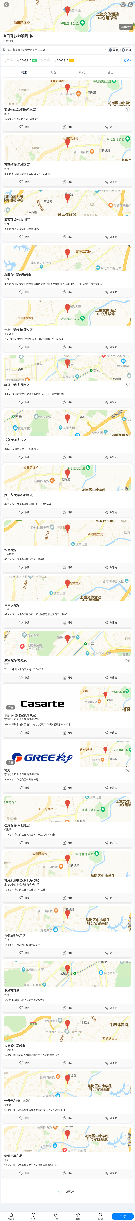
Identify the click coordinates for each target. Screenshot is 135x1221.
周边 (128, 49)
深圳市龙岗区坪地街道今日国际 (26, 49)
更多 (33, 1218)
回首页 (11, 1218)
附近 (70, 126)
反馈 (130, 4)
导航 (115, 49)
